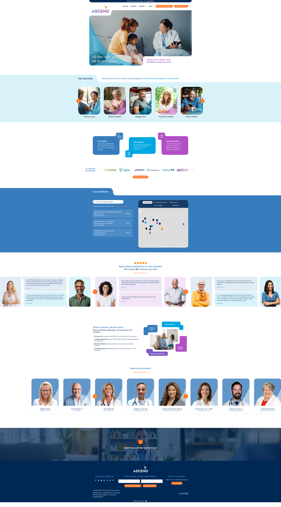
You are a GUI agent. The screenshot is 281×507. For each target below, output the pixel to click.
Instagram (107, 480)
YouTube (101, 480)
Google (98, 480)
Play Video (140, 442)
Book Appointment (164, 6)
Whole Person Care (161, 202)
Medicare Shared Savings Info (100, 494)
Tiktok (110, 480)
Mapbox (186, 247)
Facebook (95, 480)
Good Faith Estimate (98, 496)
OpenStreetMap (169, 247)
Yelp (112, 480)
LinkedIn (104, 480)
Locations (177, 483)
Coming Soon (175, 205)
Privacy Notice (116, 492)
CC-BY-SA (179, 247)
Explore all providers (139, 372)
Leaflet (160, 247)
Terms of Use (112, 494)
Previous (78, 101)
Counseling (159, 205)
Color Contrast (146, 501)
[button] (142, 6)
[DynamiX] (183, 493)
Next (203, 101)
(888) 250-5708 (181, 6)
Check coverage (140, 177)
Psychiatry (175, 202)
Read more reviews (140, 273)
